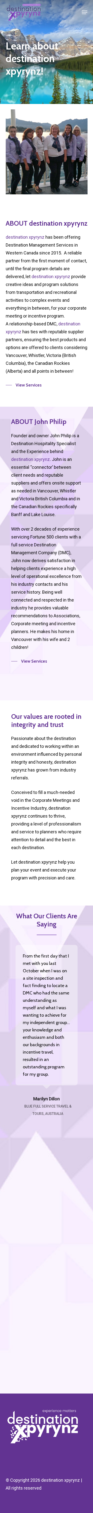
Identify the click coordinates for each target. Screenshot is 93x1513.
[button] (84, 12)
